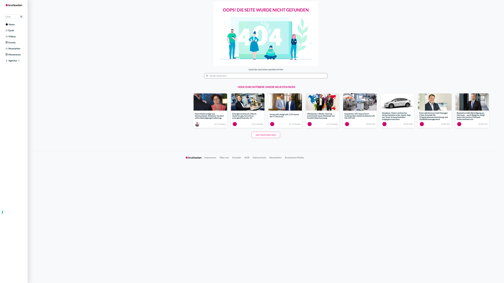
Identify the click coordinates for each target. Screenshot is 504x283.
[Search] (21, 17)
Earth (11, 30)
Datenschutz (259, 157)
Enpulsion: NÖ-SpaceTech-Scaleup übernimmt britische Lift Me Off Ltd (360, 115)
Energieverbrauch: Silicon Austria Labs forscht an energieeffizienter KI (244, 115)
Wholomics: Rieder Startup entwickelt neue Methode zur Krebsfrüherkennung (321, 115)
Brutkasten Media (294, 157)
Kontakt (236, 157)
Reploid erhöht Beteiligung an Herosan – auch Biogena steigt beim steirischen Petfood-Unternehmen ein (471, 116)
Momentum (14, 54)
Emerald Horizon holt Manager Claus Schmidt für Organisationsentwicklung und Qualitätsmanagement (433, 116)
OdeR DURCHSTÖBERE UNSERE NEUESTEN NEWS (266, 86)
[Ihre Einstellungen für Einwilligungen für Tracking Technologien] (2, 212)
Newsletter (14, 48)
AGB (246, 157)
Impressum (210, 157)
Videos (12, 36)
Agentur (12, 60)
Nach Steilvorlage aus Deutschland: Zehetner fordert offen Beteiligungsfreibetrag (209, 115)
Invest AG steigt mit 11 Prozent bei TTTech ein (284, 115)
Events (12, 42)
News (11, 24)
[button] (265, 135)
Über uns (224, 157)
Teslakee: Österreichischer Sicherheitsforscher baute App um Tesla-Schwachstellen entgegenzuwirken (396, 116)
